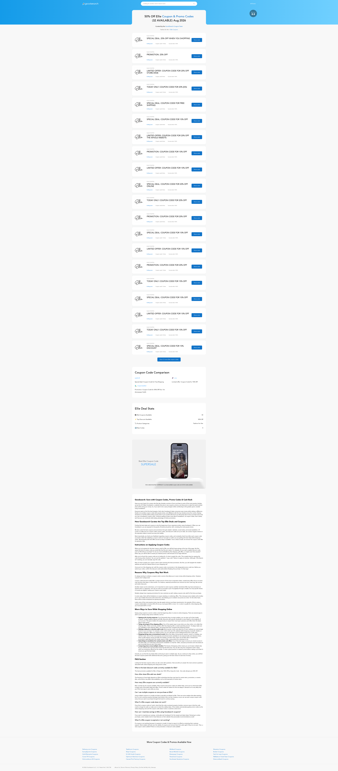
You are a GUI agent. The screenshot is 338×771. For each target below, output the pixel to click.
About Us (117, 767)
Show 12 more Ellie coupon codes (169, 359)
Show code (197, 40)
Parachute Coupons (176, 757)
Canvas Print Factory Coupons (135, 759)
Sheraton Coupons (219, 749)
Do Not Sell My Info (144, 767)
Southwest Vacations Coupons (179, 759)
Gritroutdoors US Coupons (91, 759)
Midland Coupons (175, 749)
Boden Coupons (218, 752)
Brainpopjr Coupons (176, 754)
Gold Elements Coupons (90, 754)
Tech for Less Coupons (220, 754)
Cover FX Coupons (88, 757)
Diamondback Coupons (220, 759)
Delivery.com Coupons (89, 749)
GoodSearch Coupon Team (174, 26)
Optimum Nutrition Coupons (135, 757)
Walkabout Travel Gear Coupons (223, 757)
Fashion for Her (164, 29)
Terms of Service (125, 767)
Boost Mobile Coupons (177, 752)
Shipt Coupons (131, 752)
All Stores (253, 3)
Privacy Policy (134, 767)
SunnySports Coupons (89, 752)
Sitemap (153, 767)
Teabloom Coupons (132, 749)
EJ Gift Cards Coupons (133, 754)
